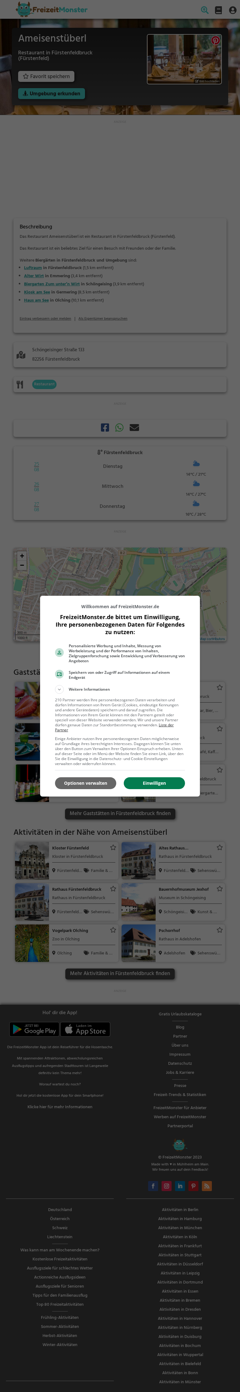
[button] (120, 689)
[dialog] (120, 696)
